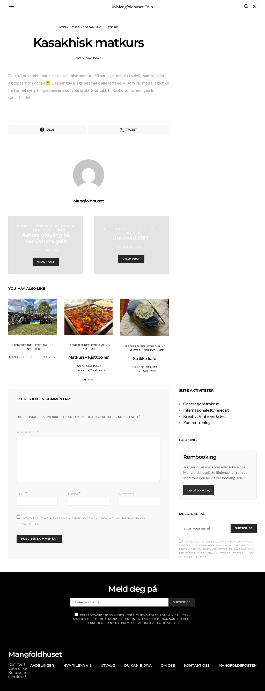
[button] (255, 6)
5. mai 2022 (48, 357)
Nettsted (126, 494)
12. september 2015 (91, 369)
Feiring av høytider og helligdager (45, 226)
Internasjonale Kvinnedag (206, 409)
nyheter (33, 349)
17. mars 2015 (147, 371)
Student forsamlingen (47, 230)
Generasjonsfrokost (201, 403)
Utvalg (108, 665)
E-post (74, 493)
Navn (22, 493)
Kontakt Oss (197, 665)
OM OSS (168, 665)
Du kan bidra (138, 665)
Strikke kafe (144, 358)
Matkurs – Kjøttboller (88, 357)
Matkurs (112, 27)
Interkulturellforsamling (79, 27)
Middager (132, 233)
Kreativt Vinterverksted (204, 416)
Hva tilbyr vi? (77, 665)
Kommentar (26, 432)
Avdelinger (42, 665)
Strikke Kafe (154, 350)
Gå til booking (198, 490)
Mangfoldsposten (238, 665)
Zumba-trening (196, 422)
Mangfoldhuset (88, 57)
